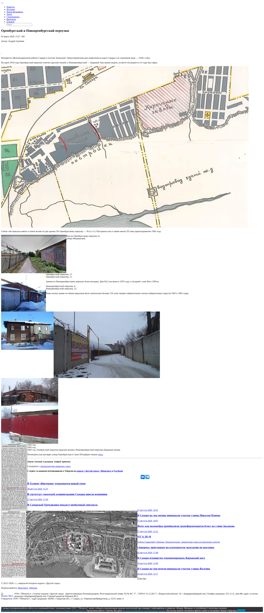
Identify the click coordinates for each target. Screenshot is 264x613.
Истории (11, 9)
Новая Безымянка (15, 12)
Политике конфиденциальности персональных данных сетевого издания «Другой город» (43, 610)
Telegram (33, 588)
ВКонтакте (106, 471)
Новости (11, 7)
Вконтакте (23, 588)
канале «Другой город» (88, 471)
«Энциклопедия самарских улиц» (55, 466)
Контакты (11, 19)
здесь (100, 454)
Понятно (241, 610)
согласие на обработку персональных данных (144, 610)
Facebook (118, 471)
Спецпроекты (13, 17)
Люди (9, 14)
